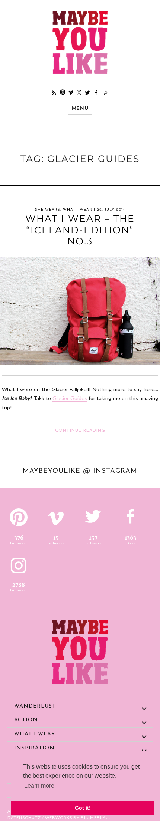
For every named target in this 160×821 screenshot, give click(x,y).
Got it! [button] (83, 808)
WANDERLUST (35, 706)
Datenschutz (24, 817)
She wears (47, 210)
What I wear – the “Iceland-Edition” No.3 (80, 230)
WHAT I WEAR (77, 210)
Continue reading (84, 430)
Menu (80, 108)
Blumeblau (95, 817)
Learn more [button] (39, 785)
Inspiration (34, 748)
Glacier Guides (69, 398)
